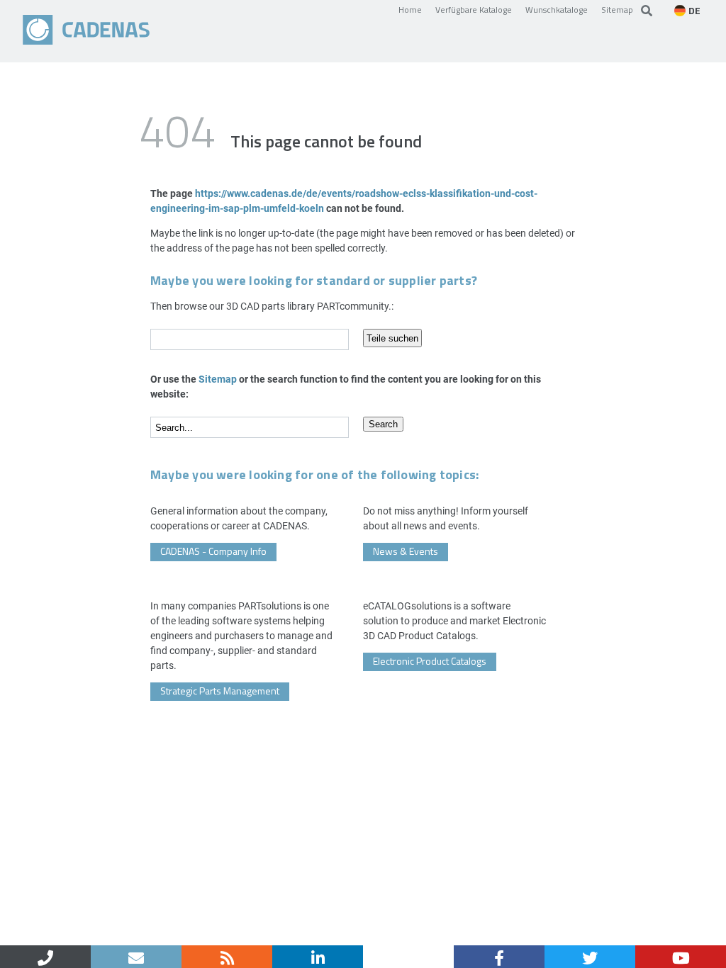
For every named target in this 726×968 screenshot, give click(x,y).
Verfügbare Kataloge (473, 9)
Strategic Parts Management (219, 690)
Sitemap (617, 9)
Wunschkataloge (556, 9)
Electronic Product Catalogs (429, 661)
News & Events (405, 551)
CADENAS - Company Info (213, 551)
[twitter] (589, 956)
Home (410, 9)
